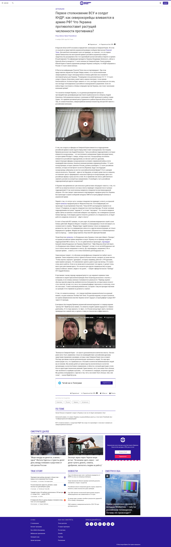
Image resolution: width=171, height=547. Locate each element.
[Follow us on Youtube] (95, 524)
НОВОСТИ (73, 471)
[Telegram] (160, 3)
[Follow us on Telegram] (104, 524)
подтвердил (106, 242)
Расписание (61, 540)
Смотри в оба (112, 471)
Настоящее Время (64, 112)
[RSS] (108, 524)
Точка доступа (62, 523)
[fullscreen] (114, 139)
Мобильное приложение (38, 533)
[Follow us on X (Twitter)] (91, 524)
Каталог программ (36, 527)
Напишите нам (35, 537)
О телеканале (35, 523)
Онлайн (60, 533)
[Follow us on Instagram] (100, 524)
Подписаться (107, 383)
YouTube (60, 537)
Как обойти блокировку (38, 530)
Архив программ (35, 540)
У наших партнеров (64, 527)
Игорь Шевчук (59, 36)
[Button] (92, 44)
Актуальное (59, 9)
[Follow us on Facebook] (87, 524)
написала (63, 203)
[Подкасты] (112, 524)
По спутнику (61, 530)
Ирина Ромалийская (70, 36)
